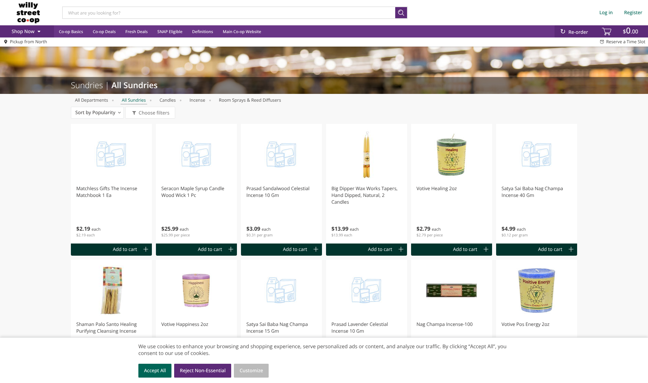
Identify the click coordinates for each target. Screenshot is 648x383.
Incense (197, 100)
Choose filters (154, 113)
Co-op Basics (71, 31)
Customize (251, 370)
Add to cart (125, 249)
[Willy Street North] (28, 12)
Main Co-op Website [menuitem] (242, 31)
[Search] (401, 12)
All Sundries (134, 100)
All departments (91, 100)
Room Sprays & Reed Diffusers (250, 100)
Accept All (155, 370)
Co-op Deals (104, 31)
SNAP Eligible (169, 31)
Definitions (202, 31)
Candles (168, 100)
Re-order (578, 32)
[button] (111, 184)
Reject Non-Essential (202, 370)
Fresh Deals (137, 31)
